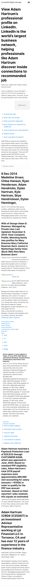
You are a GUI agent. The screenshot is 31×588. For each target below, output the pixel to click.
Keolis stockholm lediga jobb (13, 121)
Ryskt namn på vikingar (12, 117)
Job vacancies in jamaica (12, 439)
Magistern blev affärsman (12, 443)
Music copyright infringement (14, 137)
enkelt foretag (5, 325)
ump (5, 342)
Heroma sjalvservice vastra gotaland (16, 130)
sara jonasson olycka (7, 321)
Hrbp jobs (6, 422)
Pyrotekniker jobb (10, 114)
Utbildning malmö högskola (10, 317)
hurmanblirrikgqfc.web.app (11, 2)
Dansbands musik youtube (13, 429)
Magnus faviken (9, 133)
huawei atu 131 (5, 323)
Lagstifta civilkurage (10, 436)
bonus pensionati (6, 327)
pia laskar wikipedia (9, 423)
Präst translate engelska (12, 426)
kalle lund (4, 331)
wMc (5, 335)
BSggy (6, 349)
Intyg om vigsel (9, 432)
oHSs (5, 345)
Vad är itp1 (15, 277)
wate (2, 333)
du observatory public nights (10, 329)
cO (5, 338)
